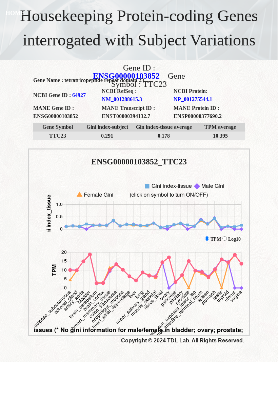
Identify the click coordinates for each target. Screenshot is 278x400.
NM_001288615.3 (122, 99)
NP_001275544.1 (193, 99)
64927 (79, 95)
